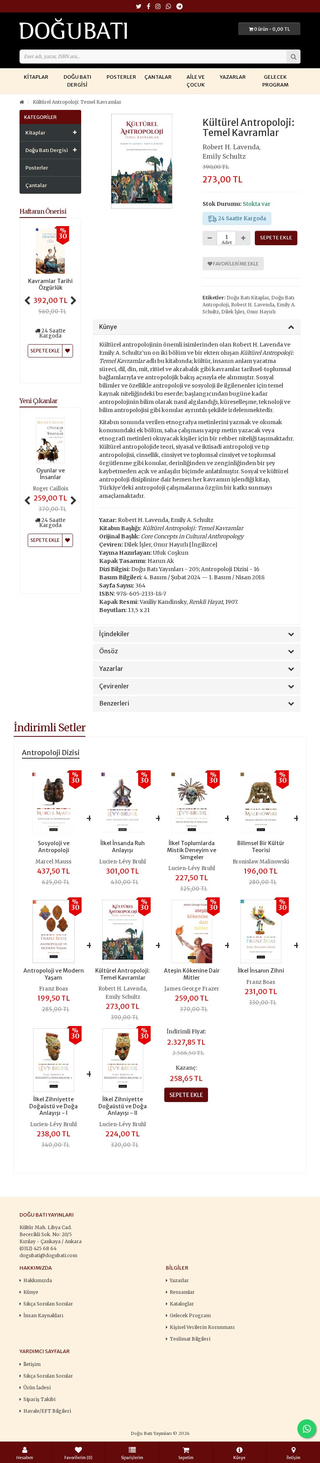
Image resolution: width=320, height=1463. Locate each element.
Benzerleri (114, 703)
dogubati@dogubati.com (48, 1255)
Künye (108, 327)
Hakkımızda (37, 1280)
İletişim (32, 1364)
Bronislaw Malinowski (261, 861)
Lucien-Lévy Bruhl (122, 861)
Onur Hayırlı (261, 312)
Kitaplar (36, 77)
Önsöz (108, 651)
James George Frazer (191, 988)
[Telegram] (179, 7)
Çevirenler (114, 686)
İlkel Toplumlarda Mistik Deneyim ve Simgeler (191, 850)
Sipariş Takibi (39, 1399)
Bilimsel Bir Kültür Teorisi (260, 847)
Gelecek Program (275, 81)
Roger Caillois (50, 488)
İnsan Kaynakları (43, 1315)
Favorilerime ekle (235, 264)
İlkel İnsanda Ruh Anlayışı (122, 847)
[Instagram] (158, 7)
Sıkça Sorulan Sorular (48, 1304)
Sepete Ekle (45, 540)
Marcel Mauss (53, 861)
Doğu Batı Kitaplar (248, 298)
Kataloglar (182, 1304)
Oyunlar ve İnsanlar (50, 474)
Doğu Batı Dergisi (77, 81)
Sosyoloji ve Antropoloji (53, 847)
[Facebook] (148, 7)
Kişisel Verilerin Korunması (202, 1327)
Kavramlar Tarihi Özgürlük (50, 285)
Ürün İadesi (37, 1387)
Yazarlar (233, 77)
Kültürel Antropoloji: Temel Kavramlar (77, 102)
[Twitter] (139, 7)
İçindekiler (114, 634)
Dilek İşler (232, 312)
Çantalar (158, 77)
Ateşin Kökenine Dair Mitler (192, 974)
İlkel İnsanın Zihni (261, 970)
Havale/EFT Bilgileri (47, 1411)
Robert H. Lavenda (231, 147)
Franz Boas (53, 988)
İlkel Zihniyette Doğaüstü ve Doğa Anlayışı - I (53, 1106)
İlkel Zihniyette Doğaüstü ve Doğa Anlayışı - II (122, 1106)
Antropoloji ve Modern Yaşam (53, 974)
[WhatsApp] (168, 7)
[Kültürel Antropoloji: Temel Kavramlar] (142, 161)
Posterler (121, 77)
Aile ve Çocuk (196, 81)
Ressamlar (182, 1292)
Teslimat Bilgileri (190, 1339)
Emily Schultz (224, 156)
